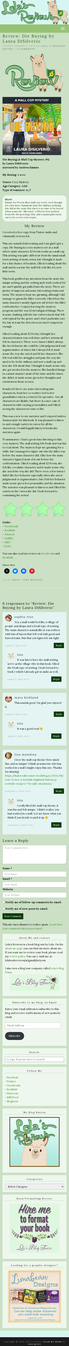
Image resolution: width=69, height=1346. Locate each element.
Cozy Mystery (32, 580)
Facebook (12, 1077)
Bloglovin (12, 1101)
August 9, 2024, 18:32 (18, 736)
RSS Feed (12, 1097)
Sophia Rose (24, 617)
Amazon (9, 534)
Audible (9, 538)
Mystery (59, 46)
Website (8, 889)
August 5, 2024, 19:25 (16, 645)
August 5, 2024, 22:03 (16, 714)
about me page (14, 948)
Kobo (8, 546)
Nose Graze (34, 1344)
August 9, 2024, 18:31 (18, 679)
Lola (44, 46)
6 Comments (26, 49)
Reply (59, 645)
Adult (16, 580)
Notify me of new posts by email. (26, 908)
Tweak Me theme (52, 1342)
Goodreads (11, 526)
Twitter (11, 1081)
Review (8, 49)
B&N (7, 542)
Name (7, 868)
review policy (17, 956)
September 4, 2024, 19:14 (20, 825)
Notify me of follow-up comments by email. (33, 902)
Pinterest (12, 1093)
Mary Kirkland (26, 697)
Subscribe (14, 1035)
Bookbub (10, 530)
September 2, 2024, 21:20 (17, 791)
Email (7, 878)
